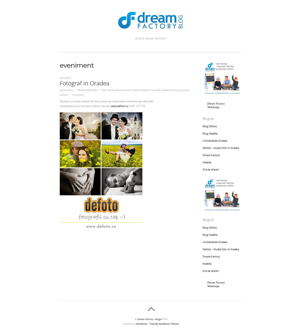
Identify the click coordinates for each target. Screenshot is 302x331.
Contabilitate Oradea (215, 140)
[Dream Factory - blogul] (151, 26)
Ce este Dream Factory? (151, 38)
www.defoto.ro (119, 106)
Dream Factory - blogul (149, 319)
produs (185, 90)
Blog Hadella (210, 133)
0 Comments (78, 94)
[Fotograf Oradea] (101, 231)
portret (172, 90)
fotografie (144, 90)
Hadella (207, 162)
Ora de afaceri (211, 169)
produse (64, 94)
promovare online (87, 90)
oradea (164, 90)
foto (128, 90)
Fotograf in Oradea (84, 83)
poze (178, 90)
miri (152, 90)
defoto (111, 90)
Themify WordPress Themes (164, 323)
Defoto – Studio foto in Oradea (221, 148)
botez (104, 90)
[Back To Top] (151, 309)
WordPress (141, 323)
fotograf (135, 90)
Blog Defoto (210, 126)
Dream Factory (66, 90)
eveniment (120, 90)
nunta (157, 90)
